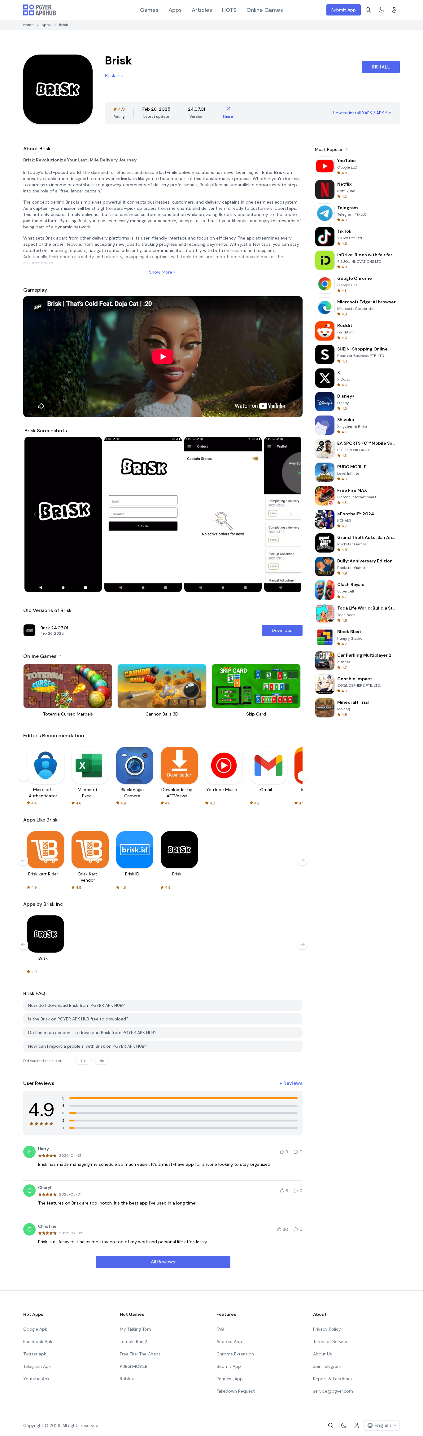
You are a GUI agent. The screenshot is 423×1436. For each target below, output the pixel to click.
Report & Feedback (333, 1378)
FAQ (220, 1329)
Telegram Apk (37, 1366)
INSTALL (381, 67)
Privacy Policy (327, 1329)
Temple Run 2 (133, 1341)
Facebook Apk (37, 1341)
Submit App (343, 10)
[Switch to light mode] (381, 9)
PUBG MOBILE (133, 1366)
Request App (229, 1378)
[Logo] (39, 10)
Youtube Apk (36, 1378)
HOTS (229, 10)
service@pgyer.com (333, 1391)
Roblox (127, 1378)
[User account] (394, 9)
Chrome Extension (235, 1354)
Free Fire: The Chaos (140, 1354)
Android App (229, 1341)
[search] (368, 9)
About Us (322, 1354)
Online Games (264, 10)
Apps (175, 10)
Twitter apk (34, 1354)
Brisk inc (114, 75)
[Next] (290, 514)
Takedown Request (235, 1391)
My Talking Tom (135, 1329)
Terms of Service (330, 1341)
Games (149, 10)
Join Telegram (327, 1366)
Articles (202, 10)
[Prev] (35, 514)
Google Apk (35, 1329)
